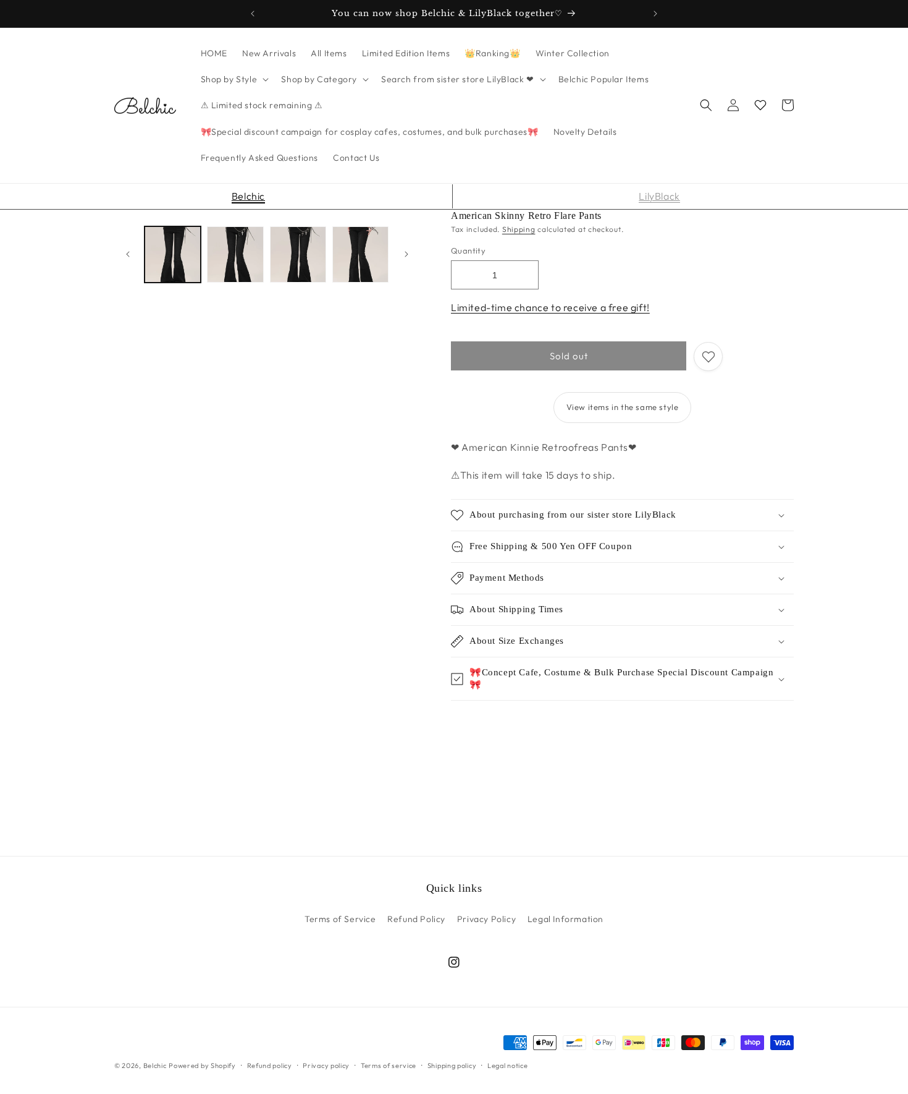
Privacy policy (326, 1065)
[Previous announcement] (252, 13)
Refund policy (269, 1065)
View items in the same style (622, 407)
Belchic (248, 196)
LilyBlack (659, 196)
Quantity (468, 250)
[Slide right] (406, 254)
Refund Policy (416, 919)
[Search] (706, 105)
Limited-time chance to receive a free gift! (550, 307)
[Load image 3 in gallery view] (298, 254)
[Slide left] (127, 254)
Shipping (519, 229)
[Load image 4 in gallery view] (360, 254)
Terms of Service (340, 919)
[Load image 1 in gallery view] (173, 254)
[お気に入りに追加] (708, 356)
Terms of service (388, 1065)
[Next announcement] (655, 13)
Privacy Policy (486, 919)
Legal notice (507, 1065)
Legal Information (565, 919)
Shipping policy (452, 1065)
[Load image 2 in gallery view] (235, 254)
